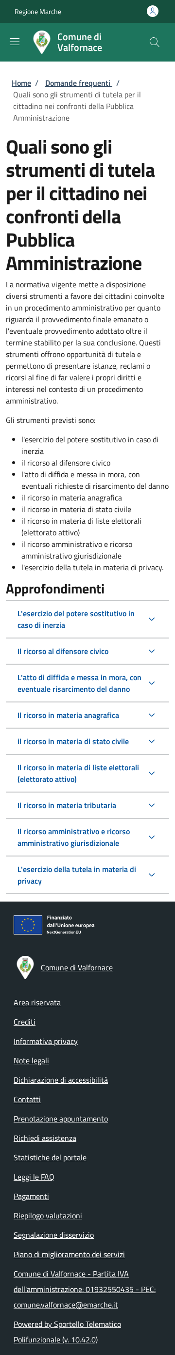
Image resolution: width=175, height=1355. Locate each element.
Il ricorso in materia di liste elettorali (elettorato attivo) (78, 773)
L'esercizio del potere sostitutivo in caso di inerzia (76, 619)
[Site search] (154, 42)
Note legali (31, 1060)
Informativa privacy (46, 1041)
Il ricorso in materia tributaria (67, 805)
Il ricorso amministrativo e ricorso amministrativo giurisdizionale (74, 837)
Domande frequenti (78, 83)
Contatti (27, 1099)
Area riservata (37, 1002)
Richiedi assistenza (45, 1138)
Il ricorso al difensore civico (63, 651)
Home (21, 83)
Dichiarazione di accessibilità (61, 1080)
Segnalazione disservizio (54, 1235)
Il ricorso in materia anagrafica (68, 715)
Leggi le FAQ (34, 1177)
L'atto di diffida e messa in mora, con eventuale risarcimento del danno (79, 683)
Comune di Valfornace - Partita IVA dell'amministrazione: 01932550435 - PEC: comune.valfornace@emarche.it (85, 1289)
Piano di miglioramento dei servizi (69, 1254)
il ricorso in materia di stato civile (73, 741)
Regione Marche (38, 11)
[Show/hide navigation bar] (14, 41)
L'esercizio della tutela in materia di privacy (77, 875)
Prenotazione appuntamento (61, 1118)
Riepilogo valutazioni (48, 1215)
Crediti (24, 1022)
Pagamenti (31, 1196)
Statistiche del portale (50, 1157)
